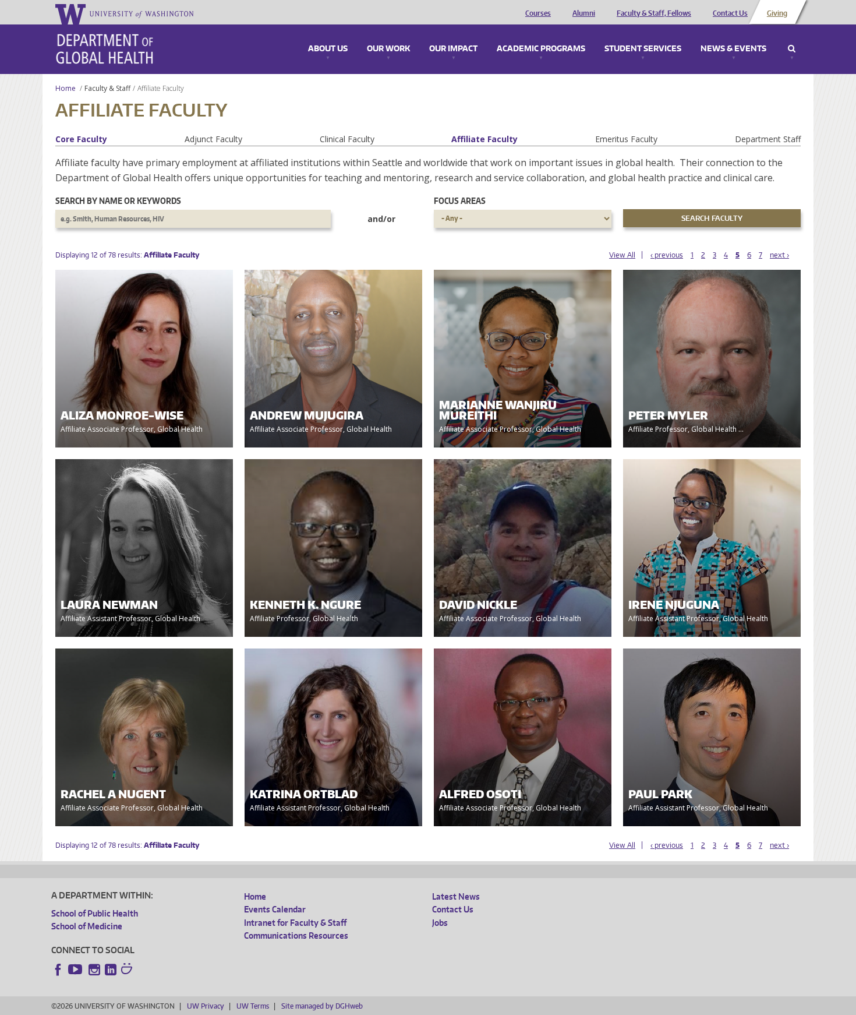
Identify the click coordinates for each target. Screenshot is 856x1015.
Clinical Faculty (347, 139)
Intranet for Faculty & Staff (295, 923)
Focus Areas (460, 201)
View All (622, 255)
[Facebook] (58, 970)
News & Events (733, 49)
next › (779, 255)
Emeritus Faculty (626, 139)
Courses (538, 13)
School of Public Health (94, 913)
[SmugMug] (128, 970)
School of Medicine (86, 926)
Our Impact (453, 49)
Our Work (388, 49)
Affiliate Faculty (484, 139)
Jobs (440, 923)
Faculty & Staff (107, 88)
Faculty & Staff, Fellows (654, 13)
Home (65, 88)
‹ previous (666, 255)
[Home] (104, 49)
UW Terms (252, 1006)
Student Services (642, 49)
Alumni (583, 13)
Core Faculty (81, 139)
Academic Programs (541, 49)
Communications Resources (296, 935)
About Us (328, 49)
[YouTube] (76, 970)
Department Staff (768, 139)
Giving (777, 13)
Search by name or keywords (118, 201)
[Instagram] (94, 970)
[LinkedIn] (111, 970)
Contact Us (730, 13)
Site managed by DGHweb (322, 1006)
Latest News (456, 896)
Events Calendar (275, 909)
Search (792, 49)
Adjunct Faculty (213, 139)
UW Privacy (205, 1006)
